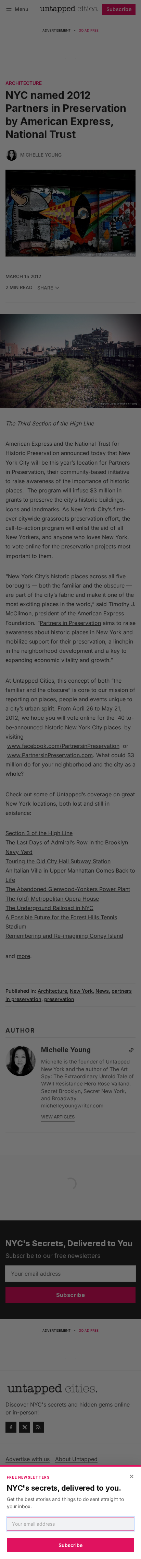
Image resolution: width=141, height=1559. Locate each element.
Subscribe (70, 1545)
